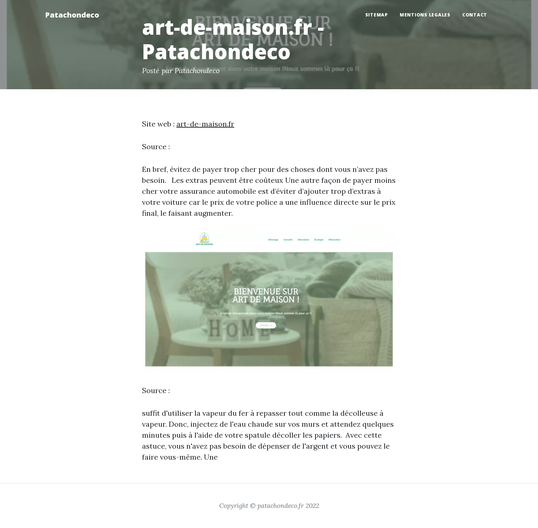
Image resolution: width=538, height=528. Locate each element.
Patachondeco (72, 15)
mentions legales (425, 15)
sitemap (376, 15)
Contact (474, 15)
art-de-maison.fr (205, 123)
